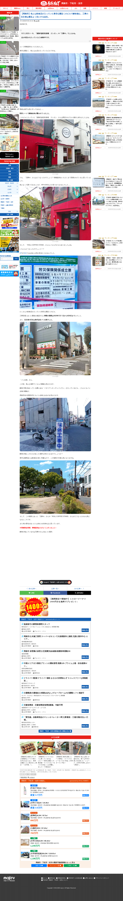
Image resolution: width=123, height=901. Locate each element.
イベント (95, 8)
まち (76, 8)
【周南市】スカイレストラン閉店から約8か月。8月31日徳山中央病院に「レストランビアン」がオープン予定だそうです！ (114, 67)
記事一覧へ (55, 588)
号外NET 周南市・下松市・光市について (55, 880)
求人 (28, 8)
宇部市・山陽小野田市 (7, 205)
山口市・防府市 (5, 199)
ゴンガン (22, 774)
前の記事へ (32, 588)
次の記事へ (78, 588)
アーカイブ (116, 8)
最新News (17, 8)
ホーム (45, 878)
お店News (51, 8)
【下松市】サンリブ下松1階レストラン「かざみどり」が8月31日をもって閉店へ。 (114, 243)
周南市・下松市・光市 (71, 3)
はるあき (32, 777)
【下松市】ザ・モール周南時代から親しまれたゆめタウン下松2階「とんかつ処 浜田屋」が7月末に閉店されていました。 (114, 85)
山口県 (37, 21)
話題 (85, 8)
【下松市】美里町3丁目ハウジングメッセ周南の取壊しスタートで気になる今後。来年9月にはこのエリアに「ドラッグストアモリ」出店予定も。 (114, 201)
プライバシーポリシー (102, 878)
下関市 (2, 208)
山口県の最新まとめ (6, 195)
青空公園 (33, 774)
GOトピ (5, 8)
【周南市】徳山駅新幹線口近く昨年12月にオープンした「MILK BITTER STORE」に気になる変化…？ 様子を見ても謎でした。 (114, 121)
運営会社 (52, 878)
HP (21, 253)
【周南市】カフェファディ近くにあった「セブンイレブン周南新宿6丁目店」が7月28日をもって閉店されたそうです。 (114, 140)
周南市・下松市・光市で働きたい (32, 619)
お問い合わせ (89, 878)
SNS (25, 253)
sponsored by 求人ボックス (53, 619)
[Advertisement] (107, 24)
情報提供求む (62, 878)
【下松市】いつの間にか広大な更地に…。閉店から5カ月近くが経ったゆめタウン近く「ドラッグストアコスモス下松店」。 (114, 103)
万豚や (28, 774)
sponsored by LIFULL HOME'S (79, 781)
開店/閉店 (39, 8)
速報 (105, 8)
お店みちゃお (64, 8)
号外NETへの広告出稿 (75, 878)
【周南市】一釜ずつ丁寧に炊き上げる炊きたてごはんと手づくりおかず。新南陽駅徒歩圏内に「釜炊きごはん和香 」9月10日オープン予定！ (114, 183)
